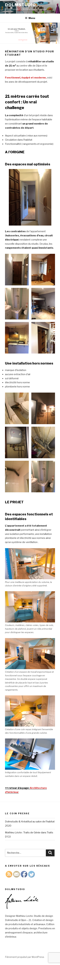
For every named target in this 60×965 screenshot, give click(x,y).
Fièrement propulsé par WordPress (24, 957)
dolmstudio (20, 4)
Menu (31, 18)
